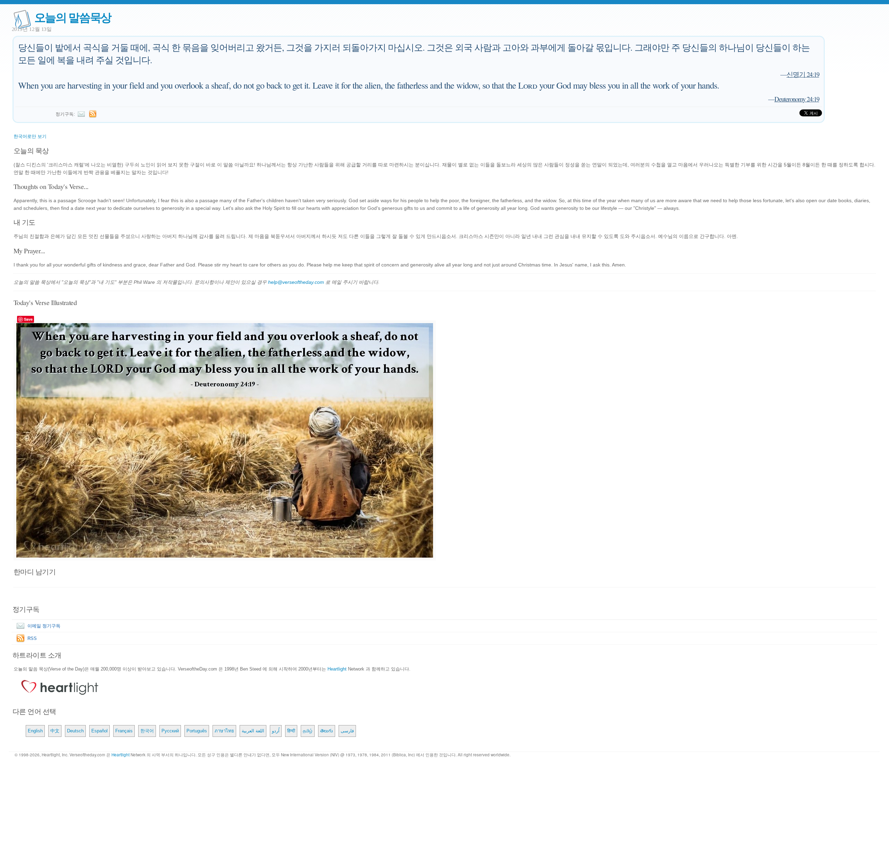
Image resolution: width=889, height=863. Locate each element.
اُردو (276, 730)
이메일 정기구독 (43, 625)
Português (196, 730)
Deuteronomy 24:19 (796, 98)
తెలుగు (326, 730)
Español (99, 730)
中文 (54, 730)
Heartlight (337, 669)
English (35, 730)
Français (124, 730)
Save (28, 319)
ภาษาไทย (224, 730)
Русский (170, 730)
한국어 (147, 730)
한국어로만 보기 (30, 136)
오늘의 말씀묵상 (72, 17)
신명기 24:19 (803, 74)
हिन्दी (291, 730)
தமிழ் (308, 730)
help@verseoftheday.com (296, 282)
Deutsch (75, 730)
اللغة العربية (253, 730)
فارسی (347, 730)
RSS (32, 638)
